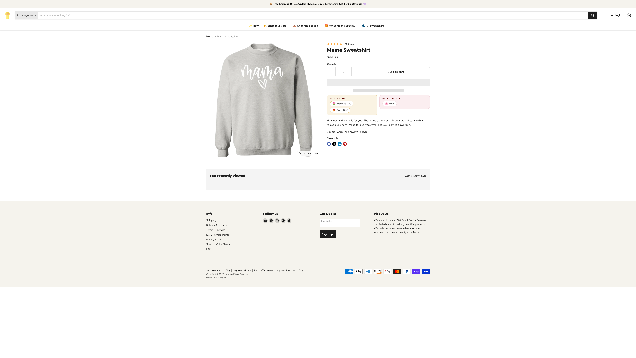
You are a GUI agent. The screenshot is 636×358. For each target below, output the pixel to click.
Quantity (331, 64)
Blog (301, 270)
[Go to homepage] (7, 15)
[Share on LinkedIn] (340, 144)
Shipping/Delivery (242, 270)
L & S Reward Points (217, 234)
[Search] (592, 15)
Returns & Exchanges (218, 225)
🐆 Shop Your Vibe (275, 26)
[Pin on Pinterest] (345, 144)
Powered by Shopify (216, 277)
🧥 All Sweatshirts (373, 26)
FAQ (208, 249)
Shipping (211, 220)
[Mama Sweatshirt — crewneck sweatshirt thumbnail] (212, 167)
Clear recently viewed (415, 176)
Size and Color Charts (218, 244)
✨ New (254, 26)
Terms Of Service (215, 230)
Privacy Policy (214, 239)
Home (209, 36)
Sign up (327, 234)
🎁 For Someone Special (340, 26)
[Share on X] (334, 144)
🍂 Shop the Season (305, 26)
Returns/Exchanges (263, 270)
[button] (378, 82)
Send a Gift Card (214, 270)
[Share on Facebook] (329, 144)
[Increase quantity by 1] (356, 71)
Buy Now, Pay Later (285, 270)
